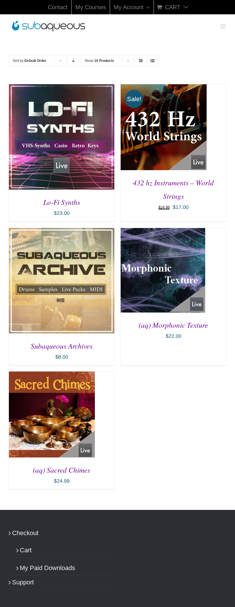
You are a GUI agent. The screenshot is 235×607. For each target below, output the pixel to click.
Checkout (25, 533)
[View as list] (152, 60)
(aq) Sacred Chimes (61, 470)
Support (23, 582)
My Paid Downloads (47, 567)
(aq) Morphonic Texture (173, 325)
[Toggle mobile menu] (223, 26)
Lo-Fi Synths (61, 202)
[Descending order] (73, 61)
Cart (26, 550)
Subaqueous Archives (62, 346)
